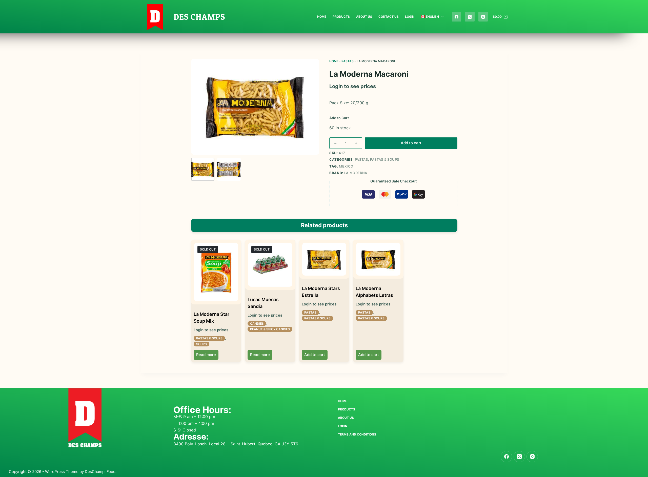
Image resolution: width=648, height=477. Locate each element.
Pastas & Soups (384, 159)
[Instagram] (483, 17)
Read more (206, 354)
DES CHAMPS (199, 17)
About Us (364, 16)
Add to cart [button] (314, 354)
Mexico (346, 166)
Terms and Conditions (357, 434)
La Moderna (356, 173)
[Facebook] (456, 17)
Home (321, 16)
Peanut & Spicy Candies (270, 329)
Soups (201, 344)
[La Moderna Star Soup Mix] (216, 272)
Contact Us (388, 16)
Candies (257, 323)
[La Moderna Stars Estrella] (324, 259)
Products (341, 16)
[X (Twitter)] (470, 17)
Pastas (347, 61)
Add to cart (411, 142)
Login (409, 16)
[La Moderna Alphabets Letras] (378, 259)
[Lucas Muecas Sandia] (270, 265)
